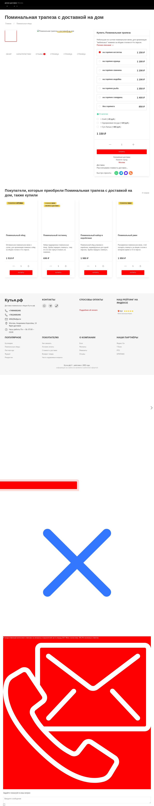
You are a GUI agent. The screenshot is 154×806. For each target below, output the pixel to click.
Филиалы (82, 347)
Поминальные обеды (12, 347)
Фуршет (7, 354)
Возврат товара (47, 354)
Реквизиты (83, 350)
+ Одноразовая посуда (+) (114, 123)
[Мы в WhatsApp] (44, 306)
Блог (81, 343)
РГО (118, 350)
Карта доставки (15, 326)
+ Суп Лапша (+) (110, 127)
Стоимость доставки (49, 350)
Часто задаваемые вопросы (52, 357)
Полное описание (104, 45)
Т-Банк (119, 347)
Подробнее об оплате (88, 310)
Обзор (9, 54)
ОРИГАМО (120, 354)
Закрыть (123, 378)
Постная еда (9, 350)
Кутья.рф (31, 306)
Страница (54, 54)
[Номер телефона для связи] (56, 306)
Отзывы (40, 54)
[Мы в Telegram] (50, 306)
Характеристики (23, 54)
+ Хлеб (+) (107, 119)
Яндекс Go (121, 343)
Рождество (9, 357)
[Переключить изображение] (11, 36)
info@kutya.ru (15, 319)
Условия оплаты (48, 347)
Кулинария (9, 343)
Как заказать (46, 343)
